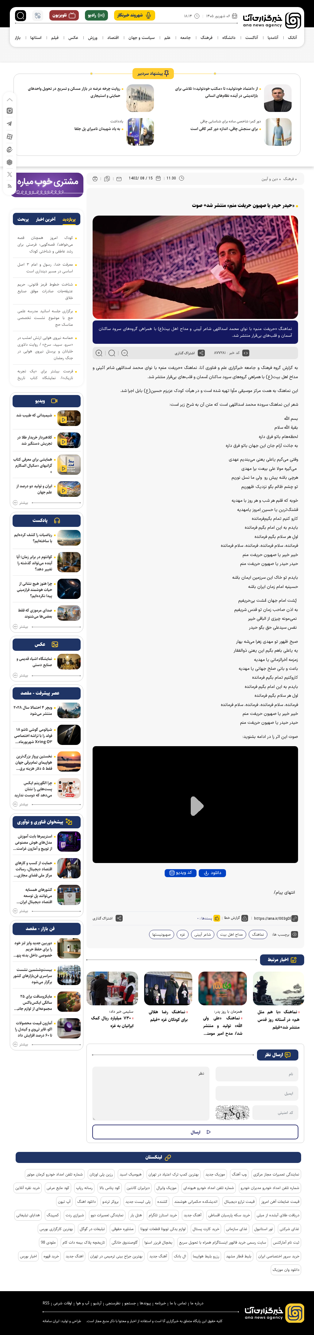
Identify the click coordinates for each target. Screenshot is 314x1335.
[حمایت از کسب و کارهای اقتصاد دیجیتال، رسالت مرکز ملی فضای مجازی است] (69, 868)
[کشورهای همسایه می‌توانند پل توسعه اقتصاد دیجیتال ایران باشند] (69, 895)
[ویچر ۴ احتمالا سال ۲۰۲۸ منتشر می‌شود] (69, 710)
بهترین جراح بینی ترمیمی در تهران (116, 1256)
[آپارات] (9, 136)
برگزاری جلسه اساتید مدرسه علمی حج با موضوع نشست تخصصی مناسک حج (45, 318)
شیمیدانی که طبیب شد (34, 415)
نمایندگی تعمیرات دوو (107, 1215)
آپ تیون (64, 1202)
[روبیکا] (10, 161)
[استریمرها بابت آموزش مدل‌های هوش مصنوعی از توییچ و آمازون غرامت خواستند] (69, 841)
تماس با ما (178, 1303)
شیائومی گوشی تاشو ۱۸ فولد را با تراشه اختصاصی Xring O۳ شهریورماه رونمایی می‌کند (33, 736)
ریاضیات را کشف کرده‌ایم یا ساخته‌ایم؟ (33, 538)
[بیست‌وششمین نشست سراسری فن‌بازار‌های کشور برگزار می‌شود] (69, 975)
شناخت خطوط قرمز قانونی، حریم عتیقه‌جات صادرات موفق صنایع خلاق (45, 291)
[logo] (272, 21)
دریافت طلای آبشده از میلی (278, 1215)
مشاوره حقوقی (123, 1229)
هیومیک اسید (131, 1174)
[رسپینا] (46, 184)
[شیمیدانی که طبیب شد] (69, 418)
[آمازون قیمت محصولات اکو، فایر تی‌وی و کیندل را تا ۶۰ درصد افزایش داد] (69, 1028)
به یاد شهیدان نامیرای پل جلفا (97, 129)
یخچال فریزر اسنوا (158, 1242)
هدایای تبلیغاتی (28, 1215)
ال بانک (180, 1256)
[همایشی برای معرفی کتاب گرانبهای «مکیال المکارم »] (69, 465)
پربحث (23, 219)
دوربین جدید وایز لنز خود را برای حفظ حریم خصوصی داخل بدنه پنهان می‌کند (32, 949)
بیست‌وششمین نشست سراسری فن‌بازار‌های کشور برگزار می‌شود (32, 976)
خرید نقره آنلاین (27, 1188)
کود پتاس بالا (109, 1188)
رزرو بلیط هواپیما (206, 1256)
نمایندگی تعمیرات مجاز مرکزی (276, 1174)
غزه (182, 934)
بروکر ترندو (110, 1202)
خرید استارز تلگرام (163, 1215)
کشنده (162, 1202)
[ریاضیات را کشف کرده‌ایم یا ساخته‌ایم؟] (69, 538)
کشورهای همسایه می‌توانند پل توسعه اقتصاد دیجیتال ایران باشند (36, 896)
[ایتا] (9, 149)
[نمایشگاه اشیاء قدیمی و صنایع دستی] (69, 661)
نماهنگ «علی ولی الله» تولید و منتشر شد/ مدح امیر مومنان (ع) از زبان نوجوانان (222, 1026)
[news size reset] (112, 353)
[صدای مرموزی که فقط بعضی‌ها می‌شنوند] (69, 613)
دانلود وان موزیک (286, 1270)
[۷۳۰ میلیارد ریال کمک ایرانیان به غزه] (112, 988)
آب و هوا (82, 1303)
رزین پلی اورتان (101, 1174)
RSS (46, 1303)
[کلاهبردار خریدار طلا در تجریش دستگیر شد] (69, 440)
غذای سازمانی (236, 1229)
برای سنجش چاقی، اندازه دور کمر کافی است (224, 129)
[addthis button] (201, 353)
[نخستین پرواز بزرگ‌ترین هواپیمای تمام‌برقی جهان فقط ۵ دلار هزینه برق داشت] (69, 761)
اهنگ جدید (74, 1256)
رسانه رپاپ (84, 1188)
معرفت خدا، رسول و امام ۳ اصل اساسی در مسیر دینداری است (45, 267)
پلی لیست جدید (138, 1202)
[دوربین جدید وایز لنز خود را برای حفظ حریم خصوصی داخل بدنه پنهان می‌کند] (69, 948)
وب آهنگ (239, 1174)
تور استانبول (263, 1229)
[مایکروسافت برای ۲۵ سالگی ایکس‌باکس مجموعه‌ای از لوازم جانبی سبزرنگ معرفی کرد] (69, 1002)
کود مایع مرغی (58, 1188)
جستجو (130, 1303)
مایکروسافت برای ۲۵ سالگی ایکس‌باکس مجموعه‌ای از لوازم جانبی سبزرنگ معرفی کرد (33, 1002)
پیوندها (145, 1303)
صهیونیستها (161, 934)
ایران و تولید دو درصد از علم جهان (34, 489)
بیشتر (23, 503)
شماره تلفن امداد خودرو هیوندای (208, 1188)
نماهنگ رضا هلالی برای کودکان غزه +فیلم (168, 1016)
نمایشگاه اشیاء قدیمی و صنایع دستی (34, 662)
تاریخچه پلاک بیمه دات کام (84, 1242)
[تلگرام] (9, 123)
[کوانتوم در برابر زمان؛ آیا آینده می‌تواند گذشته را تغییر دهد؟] (69, 562)
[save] (107, 179)
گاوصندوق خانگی (125, 1242)
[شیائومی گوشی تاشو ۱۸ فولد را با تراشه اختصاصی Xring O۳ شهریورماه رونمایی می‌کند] (69, 735)
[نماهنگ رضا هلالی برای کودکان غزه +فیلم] (168, 988)
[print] (95, 179)
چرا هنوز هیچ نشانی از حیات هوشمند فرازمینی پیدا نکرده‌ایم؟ (34, 590)
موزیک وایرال (166, 1188)
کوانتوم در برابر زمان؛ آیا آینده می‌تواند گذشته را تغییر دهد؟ (34, 563)
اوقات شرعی (62, 1303)
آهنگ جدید (192, 1215)
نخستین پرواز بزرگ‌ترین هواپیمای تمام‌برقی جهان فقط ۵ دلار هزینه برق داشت (33, 762)
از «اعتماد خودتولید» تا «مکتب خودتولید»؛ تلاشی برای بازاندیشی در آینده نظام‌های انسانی (216, 92)
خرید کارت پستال (206, 1229)
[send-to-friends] (119, 178)
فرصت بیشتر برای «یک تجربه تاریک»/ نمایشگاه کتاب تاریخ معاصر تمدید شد (45, 378)
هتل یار (136, 1215)
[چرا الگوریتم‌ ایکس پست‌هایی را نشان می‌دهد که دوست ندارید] (69, 788)
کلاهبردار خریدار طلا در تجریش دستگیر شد (34, 440)
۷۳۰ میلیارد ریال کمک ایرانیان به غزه (112, 1022)
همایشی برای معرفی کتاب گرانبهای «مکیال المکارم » (32, 465)
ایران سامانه (51, 1321)
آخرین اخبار (46, 219)
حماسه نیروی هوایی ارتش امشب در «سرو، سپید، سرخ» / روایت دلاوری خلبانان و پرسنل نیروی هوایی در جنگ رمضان (45, 348)
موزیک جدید (215, 1174)
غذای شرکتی (289, 1229)
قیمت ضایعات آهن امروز (280, 1202)
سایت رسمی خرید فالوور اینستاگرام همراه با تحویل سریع (222, 1242)
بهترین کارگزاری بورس (56, 1229)
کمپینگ (53, 1215)
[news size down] (124, 353)
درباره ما (196, 1303)
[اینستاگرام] (9, 110)
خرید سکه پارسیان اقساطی (229, 1215)
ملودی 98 (48, 1242)
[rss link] (9, 185)
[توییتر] (9, 174)
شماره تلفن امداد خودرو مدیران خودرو (270, 1188)
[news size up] (99, 353)
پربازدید (69, 219)
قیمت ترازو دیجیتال (239, 1202)
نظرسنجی (113, 1303)
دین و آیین (270, 179)
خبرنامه (160, 1303)
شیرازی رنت (75, 1215)
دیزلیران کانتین (138, 1188)
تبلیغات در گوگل (92, 1229)
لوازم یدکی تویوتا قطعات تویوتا (163, 1229)
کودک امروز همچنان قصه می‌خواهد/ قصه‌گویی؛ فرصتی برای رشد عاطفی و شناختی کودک (45, 244)
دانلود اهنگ (86, 1202)
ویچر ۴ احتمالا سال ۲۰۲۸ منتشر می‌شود (32, 710)
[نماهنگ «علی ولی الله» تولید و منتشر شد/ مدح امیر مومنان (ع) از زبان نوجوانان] (222, 988)
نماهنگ (258, 934)
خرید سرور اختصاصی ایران (278, 1256)
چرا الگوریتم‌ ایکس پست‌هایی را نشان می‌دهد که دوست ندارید (33, 789)
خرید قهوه (51, 1256)
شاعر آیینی (202, 934)
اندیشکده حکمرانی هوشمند (195, 1202)
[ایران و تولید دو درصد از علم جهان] (69, 489)
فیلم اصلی (204, 890)
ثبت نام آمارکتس (286, 1242)
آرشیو (97, 1303)
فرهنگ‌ (288, 179)
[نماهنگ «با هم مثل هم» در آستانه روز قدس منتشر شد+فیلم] (278, 988)
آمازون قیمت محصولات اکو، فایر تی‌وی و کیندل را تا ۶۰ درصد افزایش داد (33, 1029)
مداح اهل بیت (231, 934)
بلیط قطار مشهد (238, 1256)
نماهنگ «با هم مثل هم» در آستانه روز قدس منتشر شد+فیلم (279, 1020)
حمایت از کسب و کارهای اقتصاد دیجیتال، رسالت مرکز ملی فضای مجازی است (33, 869)
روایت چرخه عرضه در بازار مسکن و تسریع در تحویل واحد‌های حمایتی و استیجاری (74, 92)
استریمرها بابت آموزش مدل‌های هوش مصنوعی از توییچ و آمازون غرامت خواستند (33, 842)
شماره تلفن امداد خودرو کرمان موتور (55, 1174)
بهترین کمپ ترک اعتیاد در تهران (173, 1174)
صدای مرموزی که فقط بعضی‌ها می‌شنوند (35, 613)
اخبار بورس (28, 1256)
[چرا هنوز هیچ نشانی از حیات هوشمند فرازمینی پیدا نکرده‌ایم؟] (69, 589)
